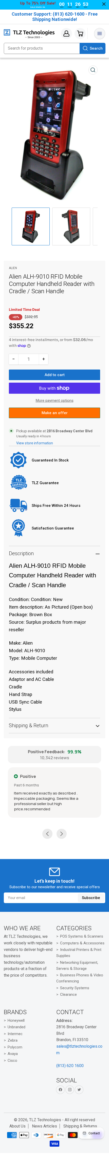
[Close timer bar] (104, 4)
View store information (34, 444)
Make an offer (54, 415)
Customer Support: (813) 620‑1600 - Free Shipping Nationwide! (55, 16)
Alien (13, 269)
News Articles (44, 1126)
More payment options (55, 401)
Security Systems (74, 988)
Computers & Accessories (82, 943)
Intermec (15, 1034)
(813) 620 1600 (70, 1065)
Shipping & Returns (80, 1126)
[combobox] (54, 48)
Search (96, 48)
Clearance (68, 994)
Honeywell (16, 1020)
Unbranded (16, 1027)
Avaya (13, 1053)
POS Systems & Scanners (81, 936)
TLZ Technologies (45, 1119)
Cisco (12, 1060)
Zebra (12, 1040)
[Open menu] (99, 33)
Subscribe (91, 898)
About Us (17, 1126)
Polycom (15, 1047)
